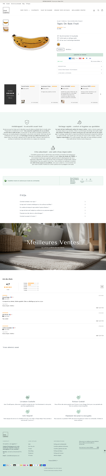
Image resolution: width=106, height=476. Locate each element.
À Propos (28, 3)
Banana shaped (58, 44)
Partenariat (30, 453)
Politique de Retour (58, 451)
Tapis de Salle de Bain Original (75, 21)
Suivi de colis (31, 446)
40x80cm (60, 49)
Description (62, 66)
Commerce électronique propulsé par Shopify (53, 470)
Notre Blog (30, 451)
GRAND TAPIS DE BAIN (62, 10)
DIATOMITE (35, 10)
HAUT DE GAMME (46, 10)
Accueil (58, 21)
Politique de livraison (58, 453)
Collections (64, 21)
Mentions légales (57, 455)
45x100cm (68, 49)
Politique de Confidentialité (60, 444)
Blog (23, 3)
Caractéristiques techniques (67, 69)
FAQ (4, 3)
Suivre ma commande (16, 3)
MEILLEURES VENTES (78, 10)
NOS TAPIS (24, 10)
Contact (8, 3)
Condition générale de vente (60, 448)
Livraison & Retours (64, 73)
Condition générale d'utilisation (61, 446)
